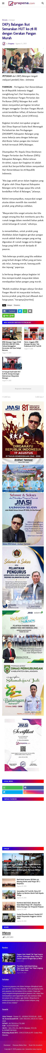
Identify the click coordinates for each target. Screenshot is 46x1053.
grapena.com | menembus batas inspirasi (29, 1049)
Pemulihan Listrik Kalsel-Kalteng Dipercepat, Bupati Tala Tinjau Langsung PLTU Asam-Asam (30, 968)
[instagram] (33, 792)
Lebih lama (39, 397)
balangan (12, 20)
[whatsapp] (12, 788)
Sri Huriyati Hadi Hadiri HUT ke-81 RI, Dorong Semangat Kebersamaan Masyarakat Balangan (11, 375)
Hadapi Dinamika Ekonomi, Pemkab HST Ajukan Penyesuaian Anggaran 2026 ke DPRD (30, 916)
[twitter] (12, 792)
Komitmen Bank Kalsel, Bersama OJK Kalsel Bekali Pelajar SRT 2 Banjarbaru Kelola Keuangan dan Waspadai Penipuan (30, 905)
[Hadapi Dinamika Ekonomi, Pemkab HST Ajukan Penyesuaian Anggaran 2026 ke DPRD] (8, 917)
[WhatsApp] (25, 311)
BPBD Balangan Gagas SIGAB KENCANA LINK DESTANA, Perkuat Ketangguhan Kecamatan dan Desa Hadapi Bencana (11, 346)
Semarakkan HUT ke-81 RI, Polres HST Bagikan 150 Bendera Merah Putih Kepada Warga (30, 893)
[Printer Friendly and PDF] (8, 315)
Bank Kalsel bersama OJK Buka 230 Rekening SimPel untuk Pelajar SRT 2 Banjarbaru (28, 881)
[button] (3, 3)
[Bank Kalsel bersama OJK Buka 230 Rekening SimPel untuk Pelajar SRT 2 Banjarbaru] (8, 882)
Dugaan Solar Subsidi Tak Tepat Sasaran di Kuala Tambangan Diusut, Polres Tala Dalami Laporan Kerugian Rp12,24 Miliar (30, 956)
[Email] (30, 311)
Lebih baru (6, 397)
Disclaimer (7, 1045)
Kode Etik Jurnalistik (35, 1045)
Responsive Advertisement (23, 389)
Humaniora (17, 305)
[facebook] (33, 788)
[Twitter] (20, 311)
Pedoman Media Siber (20, 1045)
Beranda (4, 20)
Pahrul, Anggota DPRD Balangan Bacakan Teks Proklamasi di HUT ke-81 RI (32, 344)
